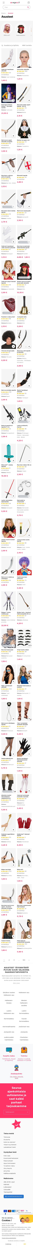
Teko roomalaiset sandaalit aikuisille (22, 724)
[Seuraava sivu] (29, 960)
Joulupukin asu (9, 1032)
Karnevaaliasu (9, 1018)
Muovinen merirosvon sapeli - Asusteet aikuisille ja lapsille (7, 907)
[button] (4, 3)
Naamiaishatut (20, 35)
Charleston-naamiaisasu (24, 1039)
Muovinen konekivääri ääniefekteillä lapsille (23, 247)
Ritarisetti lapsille (22, 175)
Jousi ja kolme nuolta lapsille (23, 540)
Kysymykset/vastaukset (11, 1158)
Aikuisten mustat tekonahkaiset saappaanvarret (6, 797)
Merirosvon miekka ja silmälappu (7, 578)
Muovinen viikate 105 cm (24, 465)
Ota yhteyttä (8, 1168)
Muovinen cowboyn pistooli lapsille (7, 176)
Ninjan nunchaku (6, 869)
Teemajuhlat (8, 1192)
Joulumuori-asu (24, 1026)
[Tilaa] (27, 1112)
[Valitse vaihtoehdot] (13, 241)
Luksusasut (7, 1187)
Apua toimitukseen (9, 1163)
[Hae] (28, 7)
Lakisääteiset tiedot (10, 1147)
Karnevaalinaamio (9, 1026)
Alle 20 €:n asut (9, 1182)
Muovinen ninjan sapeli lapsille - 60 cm (23, 105)
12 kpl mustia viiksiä (23, 649)
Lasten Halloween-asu (9, 1012)
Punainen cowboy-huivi (8, 316)
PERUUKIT (7, 35)
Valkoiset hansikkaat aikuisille (7, 70)
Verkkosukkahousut (7, 758)
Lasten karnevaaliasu (24, 1012)
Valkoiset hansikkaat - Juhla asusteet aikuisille (8, 247)
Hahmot (6, 1184)
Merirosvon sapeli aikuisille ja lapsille (6, 141)
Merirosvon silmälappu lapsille (8, 724)
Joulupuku (24, 1032)
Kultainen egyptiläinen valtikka (7, 835)
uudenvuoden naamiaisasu (9, 1039)
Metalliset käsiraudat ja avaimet (24, 686)
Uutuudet (7, 1189)
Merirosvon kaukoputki (24, 210)
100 (24, 960)
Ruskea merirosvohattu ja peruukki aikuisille (24, 282)
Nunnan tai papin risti (23, 140)
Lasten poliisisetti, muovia (22, 426)
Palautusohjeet (8, 1161)
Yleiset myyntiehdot (10, 1144)
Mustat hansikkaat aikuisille (22, 391)
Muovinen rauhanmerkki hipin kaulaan (24, 906)
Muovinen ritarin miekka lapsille (8, 211)
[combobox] (16, 7)
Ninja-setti (20, 869)
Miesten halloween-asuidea (24, 1003)
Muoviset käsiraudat (7, 649)
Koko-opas (7, 1155)
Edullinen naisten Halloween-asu (9, 994)
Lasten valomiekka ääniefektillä (6, 501)
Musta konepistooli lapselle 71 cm (7, 426)
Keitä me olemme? (9, 1142)
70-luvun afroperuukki (7, 350)
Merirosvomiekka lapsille (8, 390)
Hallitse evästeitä (10, 1173)
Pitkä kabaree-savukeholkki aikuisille (23, 941)
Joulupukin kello (22, 316)
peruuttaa (7, 1171)
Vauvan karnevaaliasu (24, 1020)
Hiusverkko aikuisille (23, 69)
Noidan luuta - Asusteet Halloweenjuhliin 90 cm (24, 613)
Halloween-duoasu (9, 1002)
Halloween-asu (24, 992)
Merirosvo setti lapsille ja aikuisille (23, 351)
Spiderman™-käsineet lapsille (23, 835)
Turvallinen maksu (9, 1166)
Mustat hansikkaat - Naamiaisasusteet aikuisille (22, 760)
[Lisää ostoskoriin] (13, 65)
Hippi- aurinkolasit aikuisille (6, 686)
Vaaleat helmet (5, 940)
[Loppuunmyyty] (13, 100)
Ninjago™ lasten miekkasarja (6, 613)
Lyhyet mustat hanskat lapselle (8, 540)
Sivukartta (7, 1139)
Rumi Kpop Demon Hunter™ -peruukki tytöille (6, 106)
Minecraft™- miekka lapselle (7, 465)
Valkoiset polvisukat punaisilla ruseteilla (23, 796)
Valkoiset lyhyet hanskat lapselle (8, 282)
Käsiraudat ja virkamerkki (21, 501)
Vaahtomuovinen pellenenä (22, 578)
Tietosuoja (7, 1137)
